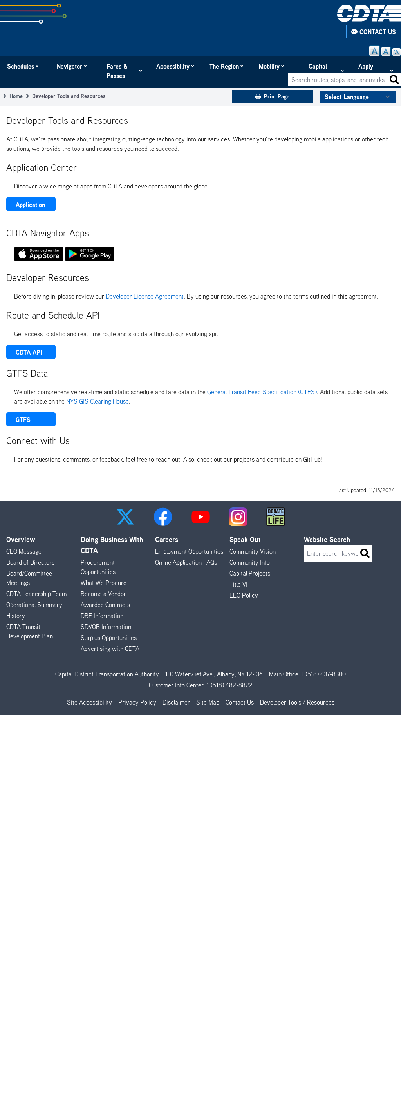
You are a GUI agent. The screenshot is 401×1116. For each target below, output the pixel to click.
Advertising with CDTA (110, 648)
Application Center (30, 205)
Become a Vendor (103, 594)
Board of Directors (30, 562)
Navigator (70, 66)
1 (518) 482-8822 (230, 685)
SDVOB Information (106, 626)
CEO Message (24, 551)
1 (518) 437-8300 (324, 674)
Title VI (238, 584)
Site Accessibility (89, 702)
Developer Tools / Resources (297, 702)
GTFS (23, 419)
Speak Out (245, 539)
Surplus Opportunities (109, 637)
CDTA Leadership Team (36, 594)
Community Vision (252, 551)
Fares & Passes (117, 71)
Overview (20, 539)
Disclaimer (176, 702)
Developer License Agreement (145, 296)
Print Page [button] (276, 96)
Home (16, 96)
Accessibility (173, 66)
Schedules (21, 66)
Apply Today (366, 71)
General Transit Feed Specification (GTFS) (262, 392)
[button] (125, 516)
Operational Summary (34, 605)
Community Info (249, 562)
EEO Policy (243, 595)
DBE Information (102, 616)
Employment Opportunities (189, 551)
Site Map (207, 702)
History (15, 616)
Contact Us (377, 31)
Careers (166, 539)
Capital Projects (320, 71)
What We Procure (103, 583)
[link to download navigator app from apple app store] (38, 254)
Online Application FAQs (186, 562)
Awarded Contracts (105, 605)
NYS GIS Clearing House (97, 401)
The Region (224, 66)
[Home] (369, 13)
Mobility (269, 66)
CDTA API (29, 352)
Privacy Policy (137, 702)
